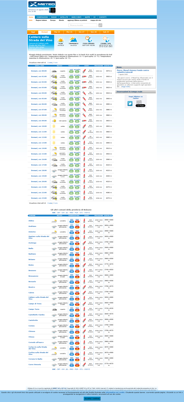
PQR (76, 213)
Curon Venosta (35, 364)
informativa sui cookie (115, 392)
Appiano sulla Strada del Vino (39, 237)
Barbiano (32, 254)
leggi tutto (126, 87)
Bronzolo (32, 282)
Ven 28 (94, 32)
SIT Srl (63, 388)
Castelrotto (33, 320)
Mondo (61, 20)
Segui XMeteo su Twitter (136, 97)
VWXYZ (87, 213)
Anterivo (32, 232)
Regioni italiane (41, 20)
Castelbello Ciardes (37, 315)
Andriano (32, 226)
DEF (58, 213)
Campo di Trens (35, 304)
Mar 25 (57, 32)
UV (94, 17)
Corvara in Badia (35, 359)
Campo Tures (34, 309)
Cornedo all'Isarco (36, 342)
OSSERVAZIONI (42, 17)
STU (81, 213)
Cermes (32, 326)
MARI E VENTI (76, 17)
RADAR (54, 17)
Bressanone (33, 276)
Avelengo (32, 243)
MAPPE (87, 17)
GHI (63, 213)
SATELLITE (64, 17)
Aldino (31, 221)
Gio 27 (81, 32)
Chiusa (31, 337)
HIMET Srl (56, 388)
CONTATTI (102, 17)
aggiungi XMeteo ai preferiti (77, 20)
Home (31, 17)
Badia (31, 248)
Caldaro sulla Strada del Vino (38, 298)
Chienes (32, 331)
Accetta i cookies (92, 399)
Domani (44, 32)
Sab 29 (106, 32)
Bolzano (32, 259)
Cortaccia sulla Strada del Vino (38, 348)
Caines (31, 293)
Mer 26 (69, 32)
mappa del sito (96, 20)
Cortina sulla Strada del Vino (38, 353)
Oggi (33, 32)
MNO (71, 213)
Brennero (32, 270)
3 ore (55, 63)
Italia (30, 20)
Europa (52, 20)
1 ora (50, 63)
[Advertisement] (107, 7)
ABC (54, 213)
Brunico (32, 287)
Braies (31, 265)
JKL (67, 213)
